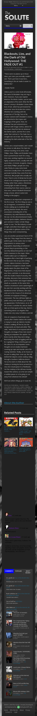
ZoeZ (25, 679)
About (22, 710)
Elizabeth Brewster (17, 389)
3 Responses (18, 69)
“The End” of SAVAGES (20, 613)
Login (15, 712)
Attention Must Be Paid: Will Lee (21, 643)
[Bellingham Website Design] (18, 707)
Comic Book (16, 387)
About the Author (14, 402)
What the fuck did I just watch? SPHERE (20, 634)
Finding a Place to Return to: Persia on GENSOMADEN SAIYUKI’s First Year (10, 450)
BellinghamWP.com (26, 707)
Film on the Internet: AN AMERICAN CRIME (18, 594)
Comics (22, 387)
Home (10, 2)
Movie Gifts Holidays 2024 (21, 691)
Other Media (9, 69)
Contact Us (8, 712)
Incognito (12, 390)
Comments (9, 571)
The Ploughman (19, 662)
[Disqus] (18, 484)
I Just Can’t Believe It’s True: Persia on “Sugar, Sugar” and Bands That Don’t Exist (25, 431)
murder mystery (21, 390)
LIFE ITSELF (19, 601)
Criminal (27, 387)
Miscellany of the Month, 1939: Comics (9, 429)
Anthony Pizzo (15, 67)
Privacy (28, 710)
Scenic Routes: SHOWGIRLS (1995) (21, 652)
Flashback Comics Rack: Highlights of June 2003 (25, 449)
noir (28, 390)
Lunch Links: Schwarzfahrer (21, 667)
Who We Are (14, 710)
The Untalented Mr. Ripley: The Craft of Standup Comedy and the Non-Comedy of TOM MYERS (21, 623)
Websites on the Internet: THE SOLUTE (21, 676)
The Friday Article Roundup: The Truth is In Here (21, 659)
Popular (18, 571)
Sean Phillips (16, 392)
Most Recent (28, 572)
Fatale (25, 389)
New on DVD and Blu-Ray (21, 683)
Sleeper (23, 392)
